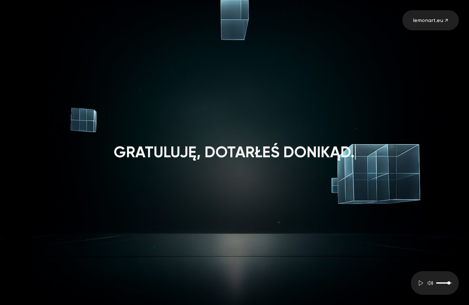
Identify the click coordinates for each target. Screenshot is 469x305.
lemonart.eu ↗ (430, 20)
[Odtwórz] (421, 283)
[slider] (444, 283)
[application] (435, 283)
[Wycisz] (430, 283)
